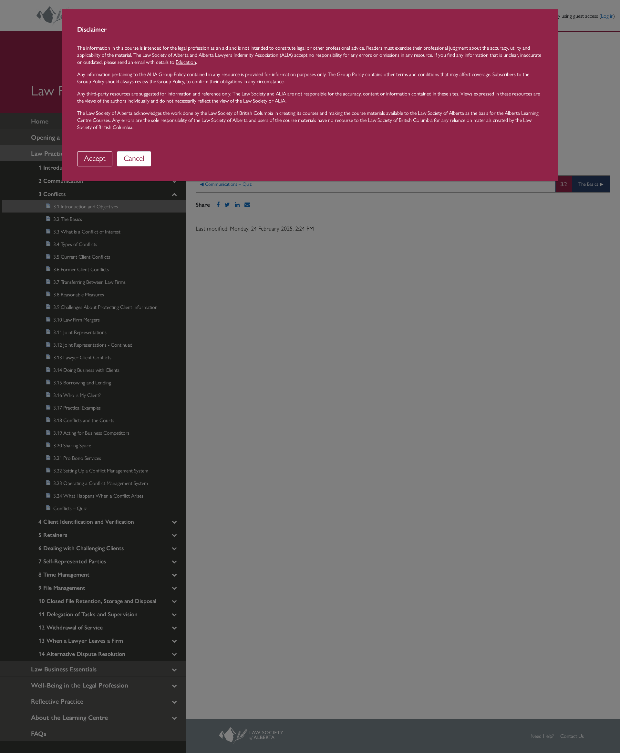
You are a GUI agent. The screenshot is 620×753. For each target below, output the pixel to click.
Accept (95, 157)
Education (186, 61)
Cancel (134, 157)
